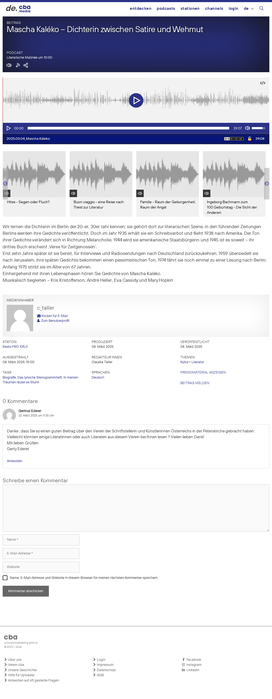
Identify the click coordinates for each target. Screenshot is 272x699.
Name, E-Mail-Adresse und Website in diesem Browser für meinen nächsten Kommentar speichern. (84, 578)
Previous (5, 183)
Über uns (14, 660)
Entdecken (140, 9)
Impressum (105, 665)
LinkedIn (192, 670)
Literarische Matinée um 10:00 (29, 57)
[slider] (128, 128)
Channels (214, 9)
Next (266, 183)
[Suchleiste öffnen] (261, 9)
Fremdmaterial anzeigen (203, 372)
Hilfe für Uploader (21, 675)
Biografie (9, 377)
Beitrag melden (194, 383)
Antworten (14, 461)
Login (234, 9)
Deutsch (98, 377)
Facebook (193, 660)
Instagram (193, 665)
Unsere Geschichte (22, 670)
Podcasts (166, 9)
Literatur (198, 362)
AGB (100, 675)
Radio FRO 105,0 (15, 347)
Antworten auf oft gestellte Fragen (33, 680)
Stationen (190, 9)
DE (246, 9)
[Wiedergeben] (8, 128)
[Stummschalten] (247, 128)
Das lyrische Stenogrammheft (40, 377)
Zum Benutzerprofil (54, 321)
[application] (136, 128)
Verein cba (15, 665)
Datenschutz (106, 670)
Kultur (184, 362)
